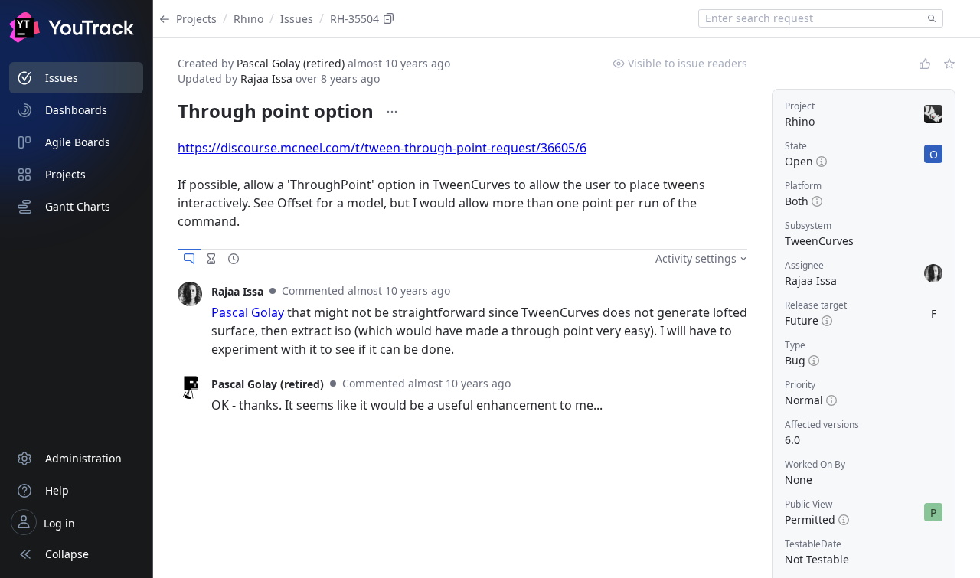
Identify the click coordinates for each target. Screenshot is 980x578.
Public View (808, 504)
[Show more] (392, 112)
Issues (296, 18)
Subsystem (808, 225)
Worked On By (815, 464)
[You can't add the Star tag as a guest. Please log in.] (949, 63)
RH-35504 (354, 18)
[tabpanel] (462, 320)
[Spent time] (211, 259)
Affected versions (822, 424)
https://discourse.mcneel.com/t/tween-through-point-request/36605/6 (382, 147)
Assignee (804, 265)
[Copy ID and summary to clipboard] (388, 18)
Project (800, 106)
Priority (800, 384)
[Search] (928, 18)
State (796, 145)
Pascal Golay (247, 312)
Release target (816, 305)
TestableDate (813, 543)
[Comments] (189, 259)
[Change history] (233, 259)
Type (795, 344)
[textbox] (810, 18)
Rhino (248, 18)
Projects (196, 18)
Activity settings (696, 258)
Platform (803, 185)
